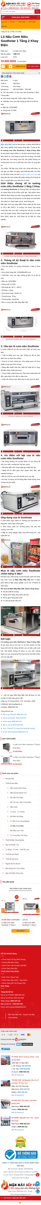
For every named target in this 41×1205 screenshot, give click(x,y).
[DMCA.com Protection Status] (20, 1142)
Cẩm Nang (22, 22)
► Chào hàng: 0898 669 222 (11, 721)
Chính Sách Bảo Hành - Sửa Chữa (14, 980)
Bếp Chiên (14, 807)
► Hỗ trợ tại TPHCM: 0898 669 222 (14, 714)
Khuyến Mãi (9, 779)
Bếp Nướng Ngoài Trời (18, 793)
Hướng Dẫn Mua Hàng (10, 962)
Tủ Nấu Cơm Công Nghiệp (19, 821)
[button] (38, 910)
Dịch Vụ (4, 22)
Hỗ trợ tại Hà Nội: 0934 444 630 (12, 998)
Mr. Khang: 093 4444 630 (20, 1187)
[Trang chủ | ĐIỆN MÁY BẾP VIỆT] (14, 3)
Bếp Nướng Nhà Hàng (18, 788)
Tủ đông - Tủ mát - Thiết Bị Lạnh (17, 849)
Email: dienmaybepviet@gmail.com (13, 1007)
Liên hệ (4, 26)
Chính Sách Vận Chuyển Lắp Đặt (14, 965)
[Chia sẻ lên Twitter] (5, 76)
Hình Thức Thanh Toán (10, 977)
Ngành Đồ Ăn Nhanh (12, 864)
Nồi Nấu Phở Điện (16, 797)
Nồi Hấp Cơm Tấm (17, 831)
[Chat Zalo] (37, 1192)
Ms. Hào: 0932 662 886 (20, 1191)
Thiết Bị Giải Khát (11, 859)
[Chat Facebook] (37, 1184)
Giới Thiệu (32, 22)
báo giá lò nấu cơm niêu (28, 174)
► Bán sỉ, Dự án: (7, 725)
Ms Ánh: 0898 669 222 (20, 1182)
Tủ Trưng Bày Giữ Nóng (18, 835)
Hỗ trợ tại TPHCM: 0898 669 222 (13, 995)
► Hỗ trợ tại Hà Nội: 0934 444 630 (13, 718)
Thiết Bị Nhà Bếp (11, 783)
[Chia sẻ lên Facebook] (2, 76)
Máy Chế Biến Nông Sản (14, 873)
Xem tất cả (20, 931)
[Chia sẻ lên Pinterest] (10, 76)
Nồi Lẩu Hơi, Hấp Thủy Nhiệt (20, 802)
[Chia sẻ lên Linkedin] (7, 76)
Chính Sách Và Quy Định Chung (13, 959)
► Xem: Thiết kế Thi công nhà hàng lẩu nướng (18, 728)
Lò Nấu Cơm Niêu (17, 826)
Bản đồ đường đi (18, 1075)
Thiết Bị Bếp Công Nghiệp (14, 840)
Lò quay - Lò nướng (17, 812)
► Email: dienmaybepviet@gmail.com (14, 732)
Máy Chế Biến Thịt (12, 845)
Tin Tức (12, 22)
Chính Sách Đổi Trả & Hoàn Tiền (14, 983)
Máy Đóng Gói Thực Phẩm (15, 868)
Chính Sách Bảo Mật (9, 968)
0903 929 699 (18, 725)
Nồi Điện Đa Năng (16, 816)
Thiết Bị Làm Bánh (12, 854)
